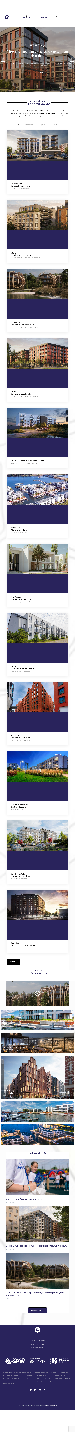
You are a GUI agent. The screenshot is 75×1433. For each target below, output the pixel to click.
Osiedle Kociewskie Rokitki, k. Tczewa (19, 805)
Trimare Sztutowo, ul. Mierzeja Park (22, 667)
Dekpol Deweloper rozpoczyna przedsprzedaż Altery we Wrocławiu (36, 1246)
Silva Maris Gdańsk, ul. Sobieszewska (22, 323)
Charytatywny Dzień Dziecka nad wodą (24, 1199)
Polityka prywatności (51, 1405)
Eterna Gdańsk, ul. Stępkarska (21, 392)
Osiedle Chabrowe (28, 461)
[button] (3, 59)
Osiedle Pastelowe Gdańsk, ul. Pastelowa (21, 875)
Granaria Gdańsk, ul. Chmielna (20, 736)
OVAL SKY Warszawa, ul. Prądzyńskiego (24, 944)
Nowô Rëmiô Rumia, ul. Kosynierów (20, 184)
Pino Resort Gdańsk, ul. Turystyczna (21, 598)
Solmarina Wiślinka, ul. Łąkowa (19, 529)
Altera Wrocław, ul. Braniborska (22, 254)
